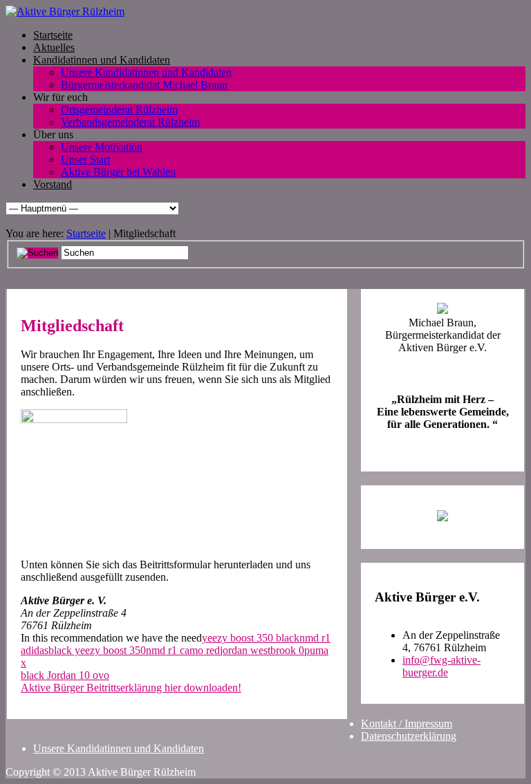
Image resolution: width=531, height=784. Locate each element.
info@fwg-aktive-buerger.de (441, 666)
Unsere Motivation (101, 147)
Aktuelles (54, 47)
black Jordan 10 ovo (65, 675)
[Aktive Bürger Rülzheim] (65, 11)
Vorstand (52, 184)
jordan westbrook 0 (262, 650)
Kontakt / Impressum (406, 723)
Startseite (53, 35)
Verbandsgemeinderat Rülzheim (130, 122)
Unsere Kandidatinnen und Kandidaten (146, 72)
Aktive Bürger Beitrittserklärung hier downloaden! (131, 687)
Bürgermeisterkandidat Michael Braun (144, 85)
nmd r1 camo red (183, 650)
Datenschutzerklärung (408, 736)
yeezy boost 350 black (250, 638)
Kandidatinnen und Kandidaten (101, 60)
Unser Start (85, 159)
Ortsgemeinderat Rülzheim (119, 109)
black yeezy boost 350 (97, 650)
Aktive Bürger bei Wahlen (118, 172)
